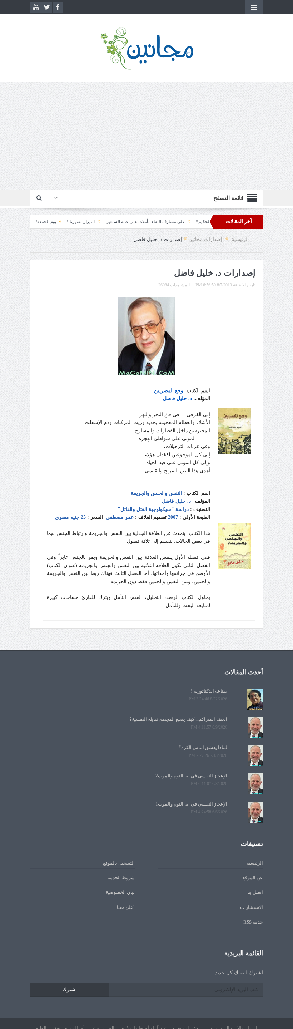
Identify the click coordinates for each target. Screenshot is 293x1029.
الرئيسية (255, 863)
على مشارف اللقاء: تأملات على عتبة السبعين (161, 221)
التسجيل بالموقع (119, 863)
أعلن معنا (126, 907)
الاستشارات (251, 907)
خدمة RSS (253, 922)
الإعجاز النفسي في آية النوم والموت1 (191, 804)
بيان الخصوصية (120, 892)
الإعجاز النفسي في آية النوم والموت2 (191, 775)
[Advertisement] (146, 136)
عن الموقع (253, 877)
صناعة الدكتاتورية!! (209, 691)
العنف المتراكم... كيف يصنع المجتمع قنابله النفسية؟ (178, 719)
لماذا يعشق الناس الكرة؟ (203, 747)
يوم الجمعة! (62, 221)
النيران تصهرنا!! (97, 221)
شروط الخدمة (121, 877)
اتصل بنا (255, 892)
